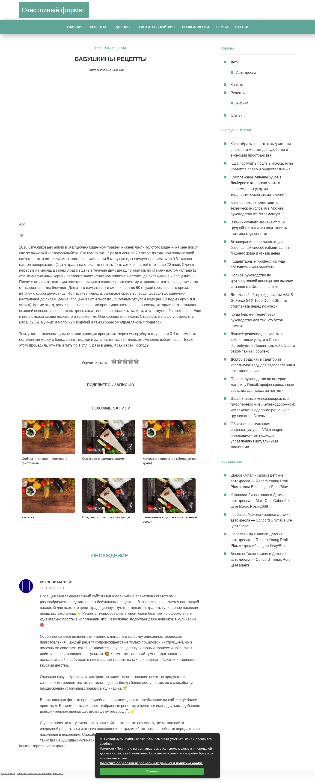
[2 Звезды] (119, 361)
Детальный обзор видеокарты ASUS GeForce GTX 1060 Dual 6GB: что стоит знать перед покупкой (262, 300)
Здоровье (122, 27)
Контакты (58, 773)
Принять (152, 771)
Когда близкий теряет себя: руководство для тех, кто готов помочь (257, 320)
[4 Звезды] (131, 361)
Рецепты (98, 27)
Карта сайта (8, 773)
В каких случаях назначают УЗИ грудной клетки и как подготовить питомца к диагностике (259, 228)
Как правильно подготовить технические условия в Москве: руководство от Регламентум (257, 208)
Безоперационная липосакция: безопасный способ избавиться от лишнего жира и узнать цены (260, 247)
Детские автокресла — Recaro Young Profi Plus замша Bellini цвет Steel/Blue (259, 481)
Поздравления (195, 27)
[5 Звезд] (136, 361)
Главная (75, 27)
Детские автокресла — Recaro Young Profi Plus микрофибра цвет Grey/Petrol (259, 540)
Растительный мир (157, 27)
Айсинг (242, 103)
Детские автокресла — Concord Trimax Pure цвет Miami (261, 559)
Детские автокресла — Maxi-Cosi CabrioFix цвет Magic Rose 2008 (260, 500)
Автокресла (246, 72)
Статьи (241, 27)
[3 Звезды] (125, 361)
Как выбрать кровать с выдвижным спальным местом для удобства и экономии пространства (261, 149)
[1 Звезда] (114, 361)
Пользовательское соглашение (34, 773)
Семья (222, 27)
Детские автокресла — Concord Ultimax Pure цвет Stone (261, 520)
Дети (235, 62)
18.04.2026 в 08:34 (52, 588)
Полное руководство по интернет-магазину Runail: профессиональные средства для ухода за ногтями (262, 384)
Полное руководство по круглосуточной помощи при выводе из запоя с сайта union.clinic (262, 281)
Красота (237, 85)
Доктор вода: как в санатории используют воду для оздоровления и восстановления (263, 365)
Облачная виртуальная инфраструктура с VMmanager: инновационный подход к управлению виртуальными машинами (257, 435)
